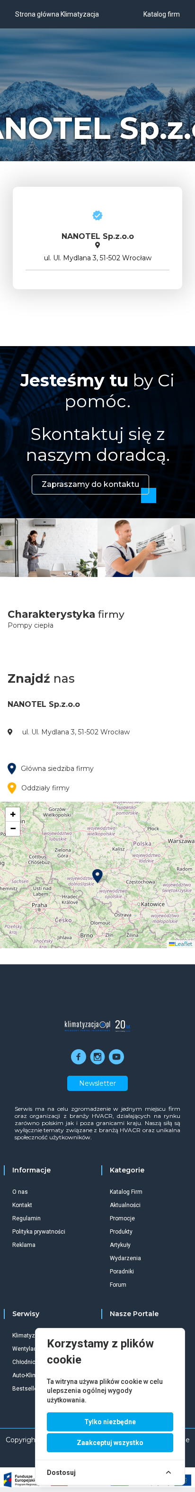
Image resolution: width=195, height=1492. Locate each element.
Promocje (122, 1218)
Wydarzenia (125, 1258)
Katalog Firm (126, 1192)
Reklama (23, 1245)
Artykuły (120, 1245)
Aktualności (125, 1205)
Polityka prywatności (38, 1231)
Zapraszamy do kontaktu (90, 484)
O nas (20, 1192)
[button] (97, 876)
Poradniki (122, 1271)
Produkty (121, 1231)
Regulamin (26, 1218)
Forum (118, 1284)
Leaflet (184, 943)
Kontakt (22, 1205)
